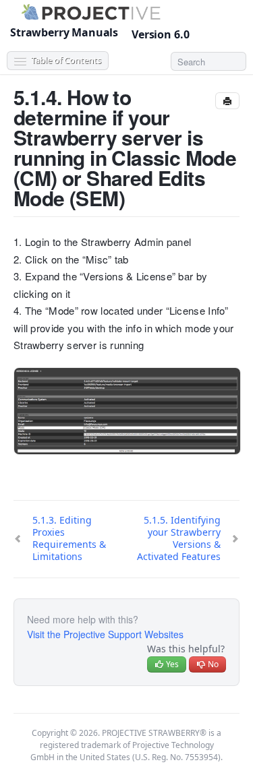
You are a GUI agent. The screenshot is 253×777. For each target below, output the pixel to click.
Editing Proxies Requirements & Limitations (69, 538)
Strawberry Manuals (64, 32)
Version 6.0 (162, 34)
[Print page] (227, 100)
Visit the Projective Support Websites (105, 634)
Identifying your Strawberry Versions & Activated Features (179, 538)
